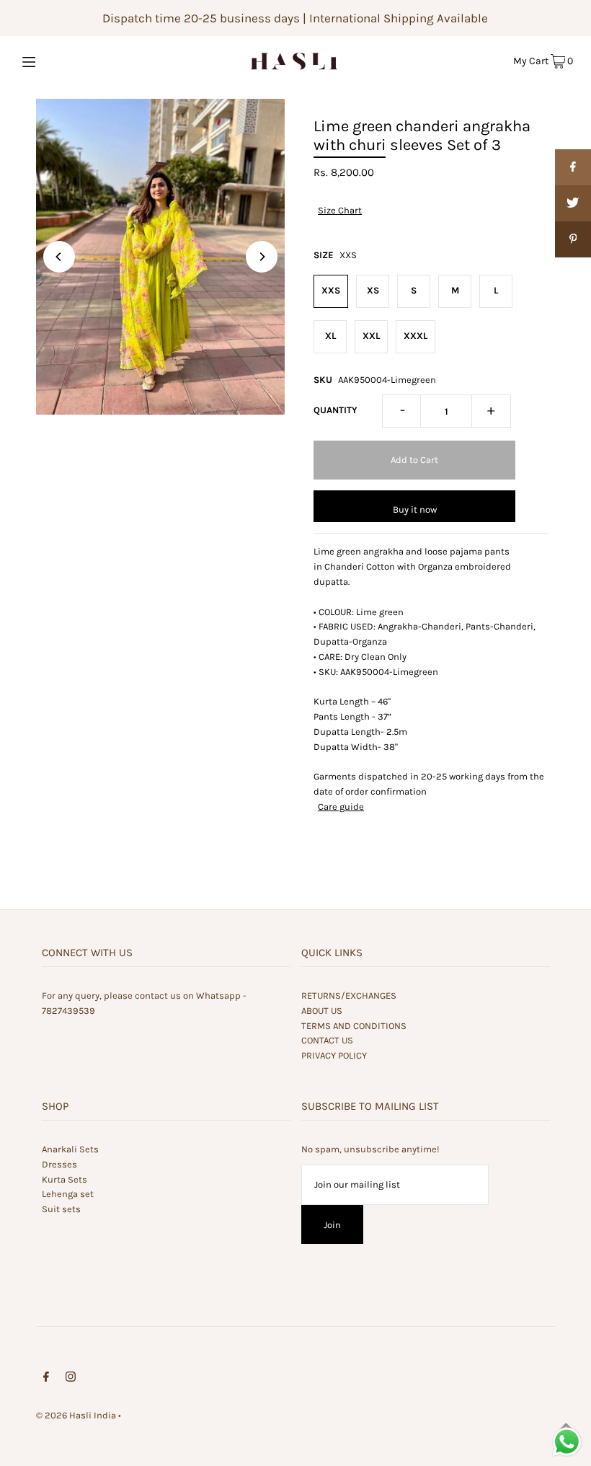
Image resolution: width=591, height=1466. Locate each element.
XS (373, 290)
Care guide (341, 806)
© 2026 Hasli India (76, 1415)
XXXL (415, 335)
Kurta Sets (64, 1179)
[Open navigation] (59, 60)
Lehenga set (68, 1193)
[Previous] (59, 257)
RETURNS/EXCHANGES (348, 995)
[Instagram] (71, 1379)
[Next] (261, 257)
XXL (371, 335)
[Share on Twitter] (573, 203)
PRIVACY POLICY (334, 1055)
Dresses (59, 1164)
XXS (330, 290)
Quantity (335, 410)
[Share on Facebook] (573, 167)
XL (330, 335)
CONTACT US (327, 1040)
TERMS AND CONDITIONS (353, 1025)
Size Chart (340, 210)
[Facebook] (46, 1379)
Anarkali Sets (70, 1149)
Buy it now (415, 509)
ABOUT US (321, 1010)
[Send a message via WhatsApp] (567, 1442)
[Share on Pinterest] (573, 239)
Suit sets (61, 1209)
